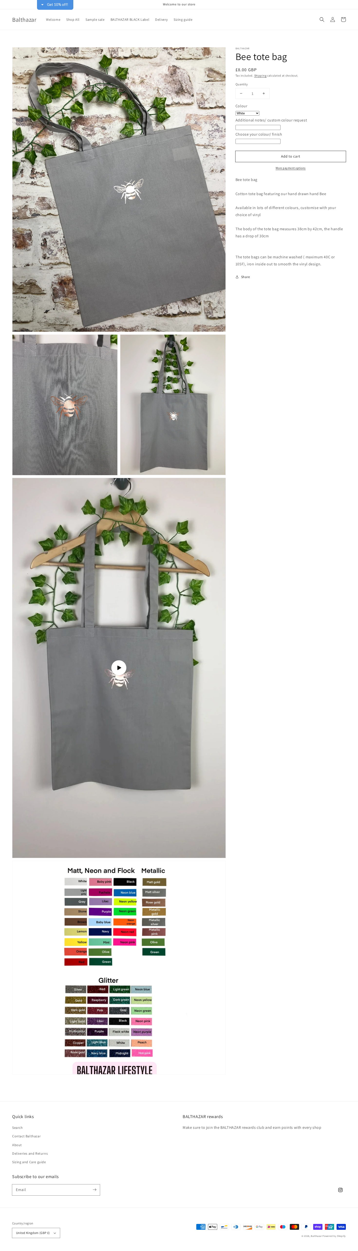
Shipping (260, 75)
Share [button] (245, 276)
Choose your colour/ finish (259, 134)
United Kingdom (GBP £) (33, 1233)
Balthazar (316, 1236)
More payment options (291, 168)
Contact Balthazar (26, 1136)
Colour (241, 106)
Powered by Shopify (334, 1236)
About (17, 1145)
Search (17, 1127)
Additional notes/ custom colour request (271, 119)
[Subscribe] (94, 1189)
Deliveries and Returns (30, 1153)
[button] (322, 19)
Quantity (242, 84)
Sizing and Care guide (29, 1162)
